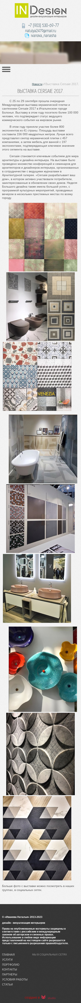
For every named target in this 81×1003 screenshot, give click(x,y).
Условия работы (15, 979)
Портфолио (10, 964)
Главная (8, 954)
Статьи (7, 984)
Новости (37, 84)
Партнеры (9, 974)
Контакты (9, 969)
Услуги (7, 959)
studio (52, 998)
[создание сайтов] (43, 997)
